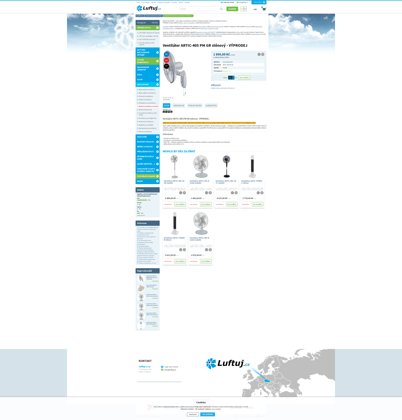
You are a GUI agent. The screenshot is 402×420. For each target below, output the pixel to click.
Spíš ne (139, 207)
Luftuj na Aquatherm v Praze (147, 263)
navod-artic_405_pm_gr (227, 88)
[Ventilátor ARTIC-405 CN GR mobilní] (175, 178)
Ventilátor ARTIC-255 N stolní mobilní (199, 182)
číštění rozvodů (213, 28)
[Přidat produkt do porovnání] (262, 54)
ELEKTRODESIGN (228, 62)
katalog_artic (215, 88)
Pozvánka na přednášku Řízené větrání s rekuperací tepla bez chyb (147, 229)
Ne (138, 211)
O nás (138, 2)
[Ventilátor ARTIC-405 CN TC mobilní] (227, 178)
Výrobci (155, 22)
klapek (202, 34)
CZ (242, 9)
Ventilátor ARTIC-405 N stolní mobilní (199, 239)
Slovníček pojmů (144, 246)
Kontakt (187, 2)
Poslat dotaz (195, 105)
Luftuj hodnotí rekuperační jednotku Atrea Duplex (146, 260)
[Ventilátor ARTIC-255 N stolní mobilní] (201, 178)
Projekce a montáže (164, 2)
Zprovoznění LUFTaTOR (146, 257)
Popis (166, 105)
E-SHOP (232, 8)
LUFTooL (238, 32)
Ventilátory (139, 16)
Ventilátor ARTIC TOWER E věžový (251, 182)
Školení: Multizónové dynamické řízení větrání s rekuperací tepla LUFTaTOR (145, 250)
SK (245, 9)
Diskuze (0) (178, 105)
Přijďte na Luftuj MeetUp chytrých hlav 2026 (145, 234)
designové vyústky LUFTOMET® (205, 32)
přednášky (191, 23)
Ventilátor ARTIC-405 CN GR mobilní (174, 182)
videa (185, 23)
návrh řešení (202, 26)
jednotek (204, 28)
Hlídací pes (211, 105)
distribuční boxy (256, 34)
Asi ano (139, 202)
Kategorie (141, 22)
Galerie (181, 2)
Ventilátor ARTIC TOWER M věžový (174, 239)
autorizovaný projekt (217, 26)
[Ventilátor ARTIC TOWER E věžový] (252, 178)
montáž (248, 26)
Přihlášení (258, 2)
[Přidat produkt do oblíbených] (259, 54)
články (181, 23)
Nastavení (193, 414)
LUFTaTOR (219, 34)
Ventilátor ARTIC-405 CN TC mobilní (226, 182)
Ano (138, 198)
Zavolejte (166, 26)
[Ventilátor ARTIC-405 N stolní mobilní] (201, 235)
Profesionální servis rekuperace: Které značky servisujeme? (145, 242)
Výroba (153, 2)
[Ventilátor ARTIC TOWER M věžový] (175, 235)
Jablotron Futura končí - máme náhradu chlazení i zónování (147, 254)
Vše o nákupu (146, 2)
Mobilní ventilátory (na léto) (153, 16)
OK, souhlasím (208, 414)
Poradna (174, 2)
